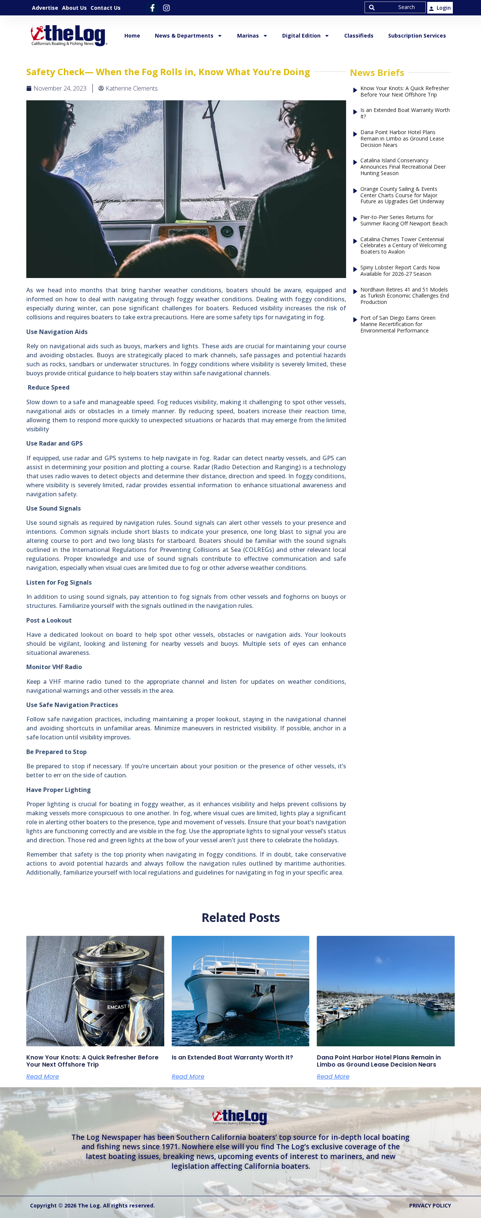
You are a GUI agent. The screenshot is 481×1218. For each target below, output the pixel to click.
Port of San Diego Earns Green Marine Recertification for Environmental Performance (398, 324)
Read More (42, 1077)
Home (132, 35)
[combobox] (395, 7)
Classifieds (359, 35)
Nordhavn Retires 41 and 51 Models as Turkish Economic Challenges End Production (404, 296)
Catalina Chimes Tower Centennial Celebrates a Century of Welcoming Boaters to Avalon (403, 245)
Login (444, 7)
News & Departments (184, 35)
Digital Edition (301, 35)
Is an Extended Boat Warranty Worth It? (405, 113)
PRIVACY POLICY (430, 1205)
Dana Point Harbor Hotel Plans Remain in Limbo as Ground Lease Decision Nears (402, 138)
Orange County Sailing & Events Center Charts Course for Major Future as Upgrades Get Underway (402, 195)
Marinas (248, 35)
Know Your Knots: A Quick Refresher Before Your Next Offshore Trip (404, 91)
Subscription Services (417, 35)
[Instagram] (166, 8)
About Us (74, 7)
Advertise (45, 7)
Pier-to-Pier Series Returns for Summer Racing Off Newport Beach (404, 220)
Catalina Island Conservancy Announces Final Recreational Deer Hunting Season (403, 166)
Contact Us (106, 7)
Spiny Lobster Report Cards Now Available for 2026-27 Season (400, 270)
